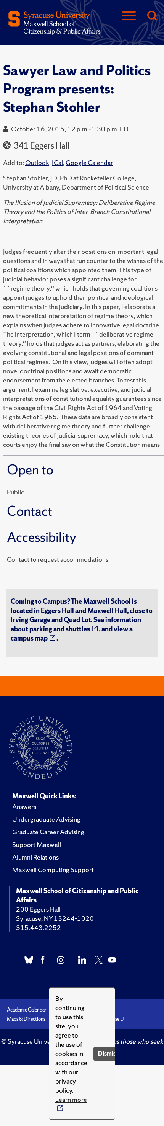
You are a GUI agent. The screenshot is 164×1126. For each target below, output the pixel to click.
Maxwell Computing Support (53, 869)
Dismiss (108, 1053)
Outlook (37, 162)
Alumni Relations (35, 857)
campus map (29, 638)
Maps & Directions (26, 1019)
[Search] (152, 16)
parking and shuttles (59, 628)
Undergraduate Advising (46, 819)
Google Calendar (89, 162)
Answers (24, 806)
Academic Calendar (27, 1010)
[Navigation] (129, 16)
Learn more (71, 1099)
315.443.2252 (38, 927)
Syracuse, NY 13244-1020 (55, 918)
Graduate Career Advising (48, 831)
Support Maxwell (36, 844)
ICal (57, 162)
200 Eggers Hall (38, 909)
